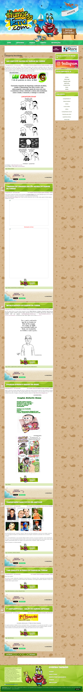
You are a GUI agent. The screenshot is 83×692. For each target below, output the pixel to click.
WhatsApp (22, 179)
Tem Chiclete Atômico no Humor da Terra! (27, 571)
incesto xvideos (67, 106)
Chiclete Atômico (8, 579)
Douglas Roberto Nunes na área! (22, 385)
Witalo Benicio (34, 366)
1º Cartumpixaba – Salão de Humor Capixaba (27, 609)
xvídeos (66, 109)
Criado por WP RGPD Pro (15, 688)
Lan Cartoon (9, 69)
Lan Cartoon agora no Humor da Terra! (25, 62)
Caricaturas (10, 552)
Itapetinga (19, 68)
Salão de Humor (49, 612)
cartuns (42, 506)
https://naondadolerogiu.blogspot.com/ (13, 197)
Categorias (20, 43)
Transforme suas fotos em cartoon (24, 503)
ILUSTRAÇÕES (42, 309)
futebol (43, 65)
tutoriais (18, 552)
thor (30, 366)
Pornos (51, 680)
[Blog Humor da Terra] (32, 24)
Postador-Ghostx (28, 65)
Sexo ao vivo (53, 682)
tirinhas (66, 77)
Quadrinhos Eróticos (67, 116)
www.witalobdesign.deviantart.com (29, 313)
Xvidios (66, 89)
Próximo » (33, 654)
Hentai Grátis (66, 119)
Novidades (47, 65)
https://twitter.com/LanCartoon (18, 166)
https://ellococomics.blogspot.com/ (40, 392)
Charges (43, 388)
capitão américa (14, 366)
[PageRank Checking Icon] (11, 684)
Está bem (78, 689)
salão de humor (11, 637)
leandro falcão (14, 287)
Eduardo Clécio (22, 591)
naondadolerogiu (20, 287)
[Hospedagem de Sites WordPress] (70, 49)
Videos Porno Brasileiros (57, 677)
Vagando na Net (66, 81)
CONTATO (43, 43)
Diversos (39, 65)
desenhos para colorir (66, 114)
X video (51, 672)
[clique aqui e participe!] (29, 617)
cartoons (14, 552)
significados (66, 83)
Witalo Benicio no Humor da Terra (23, 306)
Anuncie (32, 43)
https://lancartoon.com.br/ (17, 165)
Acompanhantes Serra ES (67, 111)
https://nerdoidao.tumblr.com (45, 313)
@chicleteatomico (11, 591)
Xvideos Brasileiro (66, 101)
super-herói (26, 366)
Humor (66, 87)
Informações (55, 43)
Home (9, 43)
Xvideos (66, 103)
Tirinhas (51, 65)
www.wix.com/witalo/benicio (10, 315)
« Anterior (8, 654)
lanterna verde (20, 366)
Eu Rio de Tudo (67, 85)
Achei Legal (66, 79)
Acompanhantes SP (67, 98)
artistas (9, 168)
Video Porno (53, 674)
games (43, 192)
